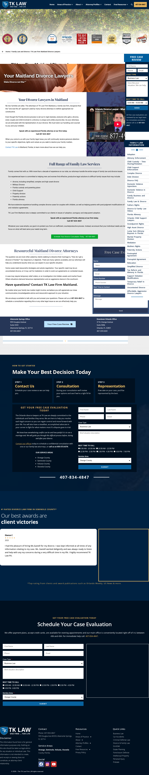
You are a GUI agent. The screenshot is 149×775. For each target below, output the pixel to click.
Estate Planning (119, 749)
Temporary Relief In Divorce (135, 282)
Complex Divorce (134, 173)
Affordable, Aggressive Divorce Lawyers (136, 292)
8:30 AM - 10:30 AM (87, 448)
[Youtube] (54, 764)
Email (96, 270)
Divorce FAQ (132, 180)
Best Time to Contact (102, 287)
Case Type (82, 423)
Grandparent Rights (135, 224)
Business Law (118, 733)
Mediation (131, 242)
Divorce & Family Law (121, 743)
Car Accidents (118, 737)
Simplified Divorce (135, 266)
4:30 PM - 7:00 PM (123, 452)
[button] (131, 4)
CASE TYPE (131, 74)
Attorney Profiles (93, 4)
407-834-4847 (92, 636)
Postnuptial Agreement (132, 254)
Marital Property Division (134, 238)
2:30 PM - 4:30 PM (105, 452)
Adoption (131, 154)
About (78, 4)
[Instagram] (47, 764)
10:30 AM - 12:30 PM (106, 448)
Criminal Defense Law (121, 740)
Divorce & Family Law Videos (136, 209)
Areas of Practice (64, 4)
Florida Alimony (134, 214)
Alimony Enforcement (136, 158)
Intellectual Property (121, 756)
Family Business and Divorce (136, 196)
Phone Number (99, 278)
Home (52, 4)
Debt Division (133, 177)
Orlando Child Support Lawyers (137, 219)
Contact (107, 4)
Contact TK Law (11, 147)
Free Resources (120, 4)
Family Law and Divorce (21, 52)
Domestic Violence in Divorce (136, 191)
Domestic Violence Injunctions (135, 185)
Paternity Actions (134, 250)
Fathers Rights (133, 205)
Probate (116, 762)
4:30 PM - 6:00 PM (12, 688)
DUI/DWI (116, 746)
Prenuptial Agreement (136, 259)
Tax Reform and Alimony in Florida (135, 271)
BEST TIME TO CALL (135, 99)
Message (97, 296)
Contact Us (24, 386)
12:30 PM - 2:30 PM (87, 452)
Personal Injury (119, 759)
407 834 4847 (140, 4)
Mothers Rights (133, 246)
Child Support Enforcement (133, 168)
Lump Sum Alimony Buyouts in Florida (135, 232)
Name (96, 261)
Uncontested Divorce (136, 287)
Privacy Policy (81, 752)
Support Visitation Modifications (135, 277)
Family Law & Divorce (136, 201)
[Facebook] (41, 764)
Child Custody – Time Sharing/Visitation (136, 162)
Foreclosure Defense (121, 752)
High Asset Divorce (135, 227)
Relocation (131, 263)
